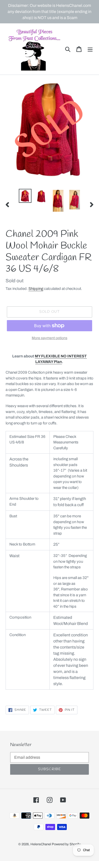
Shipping (35, 289)
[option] (25, 196)
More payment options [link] (49, 338)
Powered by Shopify (66, 844)
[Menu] (90, 49)
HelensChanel (40, 844)
